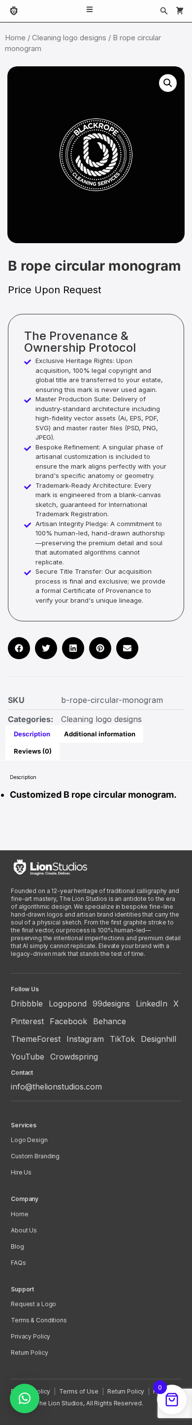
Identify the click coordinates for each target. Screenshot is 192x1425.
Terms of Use (78, 1391)
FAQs (18, 1262)
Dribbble (27, 1003)
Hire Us (21, 1172)
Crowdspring (74, 1057)
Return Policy (29, 1352)
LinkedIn (151, 1003)
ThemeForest (36, 1039)
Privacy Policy (30, 1336)
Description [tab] (32, 734)
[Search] (164, 11)
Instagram (85, 1039)
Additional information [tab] (99, 734)
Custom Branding (35, 1156)
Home (15, 37)
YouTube (27, 1057)
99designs (111, 1003)
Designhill (158, 1039)
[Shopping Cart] (179, 11)
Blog (17, 1246)
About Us (24, 1230)
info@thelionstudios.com (56, 1086)
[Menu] (89, 11)
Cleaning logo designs (69, 37)
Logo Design (29, 1140)
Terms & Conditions (39, 1320)
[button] (168, 83)
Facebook (68, 1021)
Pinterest (27, 1021)
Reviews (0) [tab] (33, 751)
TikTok (122, 1039)
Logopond (68, 1003)
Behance (109, 1021)
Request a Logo (33, 1304)
